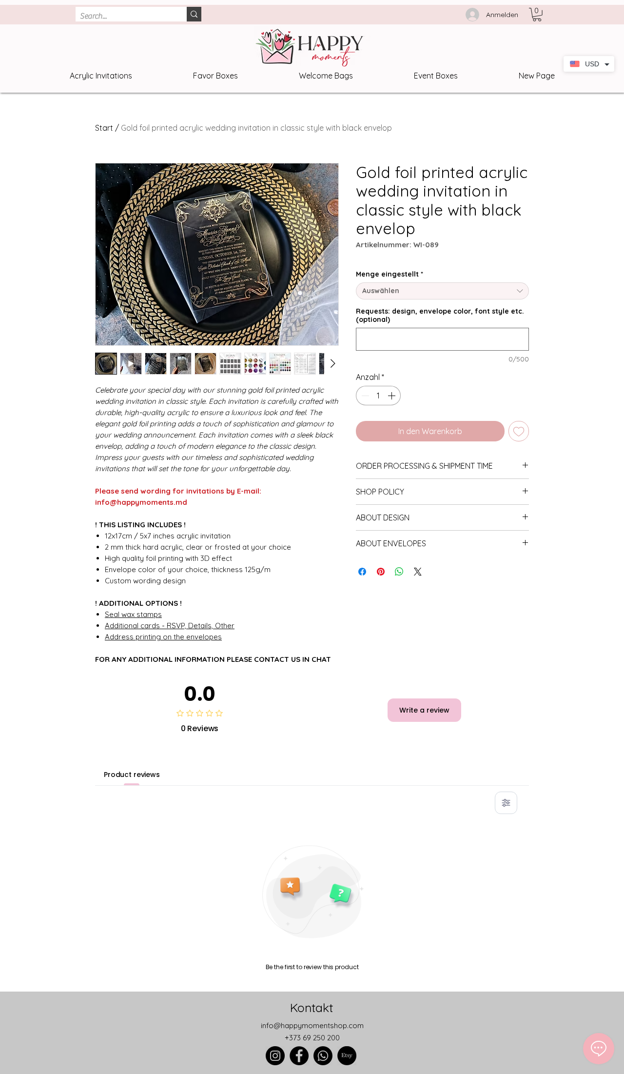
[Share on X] (418, 571)
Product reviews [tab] (132, 774)
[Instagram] (275, 1055)
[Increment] (392, 395)
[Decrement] (364, 395)
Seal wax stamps (133, 614)
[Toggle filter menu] (506, 803)
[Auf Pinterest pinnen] (381, 571)
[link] (537, 14)
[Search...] (194, 14)
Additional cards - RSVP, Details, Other (169, 625)
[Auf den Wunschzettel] (518, 431)
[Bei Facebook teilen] (362, 571)
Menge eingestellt (389, 274)
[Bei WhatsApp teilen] (399, 571)
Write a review (424, 710)
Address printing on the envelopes (163, 636)
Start (104, 128)
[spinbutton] (378, 395)
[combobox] (442, 290)
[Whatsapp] (322, 1055)
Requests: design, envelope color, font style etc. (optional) (440, 315)
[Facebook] (299, 1055)
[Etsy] (346, 1055)
